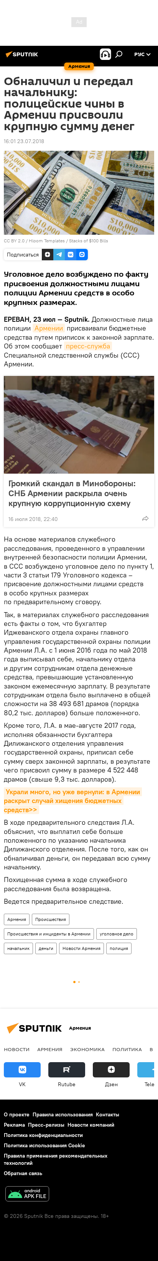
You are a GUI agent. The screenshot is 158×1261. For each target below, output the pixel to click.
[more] (145, 518)
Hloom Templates (47, 240)
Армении (49, 328)
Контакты (107, 1114)
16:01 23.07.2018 (24, 141)
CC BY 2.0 (14, 240)
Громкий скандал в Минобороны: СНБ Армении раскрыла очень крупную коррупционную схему (72, 493)
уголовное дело (116, 934)
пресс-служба (88, 346)
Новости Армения (81, 948)
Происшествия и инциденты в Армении (49, 934)
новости (17, 1049)
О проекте (17, 1114)
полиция (119, 948)
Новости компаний (90, 1124)
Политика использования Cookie (44, 1145)
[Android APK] (27, 1194)
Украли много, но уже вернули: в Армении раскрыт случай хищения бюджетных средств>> (73, 800)
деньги (46, 948)
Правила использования (63, 1114)
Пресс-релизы (46, 1124)
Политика (127, 1049)
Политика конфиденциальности (43, 1135)
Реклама (14, 1124)
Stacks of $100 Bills (88, 240)
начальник (18, 948)
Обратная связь (23, 1173)
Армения (16, 919)
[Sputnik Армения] (23, 57)
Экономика (87, 1049)
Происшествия (50, 919)
